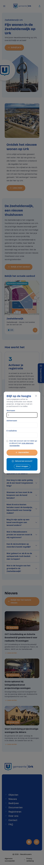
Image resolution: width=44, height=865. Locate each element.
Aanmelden (23, 452)
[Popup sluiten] (36, 396)
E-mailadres (12, 431)
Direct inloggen (22, 466)
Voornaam (11, 411)
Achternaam (12, 421)
